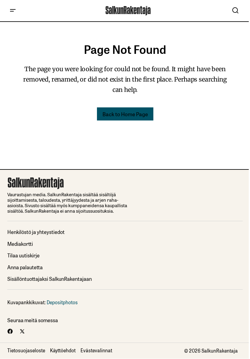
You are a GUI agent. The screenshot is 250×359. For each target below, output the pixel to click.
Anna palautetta (25, 267)
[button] (12, 10)
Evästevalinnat (96, 350)
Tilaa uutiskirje (23, 255)
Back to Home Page (125, 114)
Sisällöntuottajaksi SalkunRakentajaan (49, 278)
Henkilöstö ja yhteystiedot (36, 231)
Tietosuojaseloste (26, 350)
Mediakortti (20, 243)
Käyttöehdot (63, 350)
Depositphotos (62, 302)
